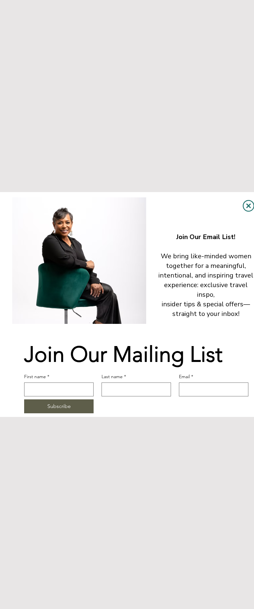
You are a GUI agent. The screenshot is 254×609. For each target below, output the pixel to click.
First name (36, 377)
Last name (114, 377)
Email (186, 377)
